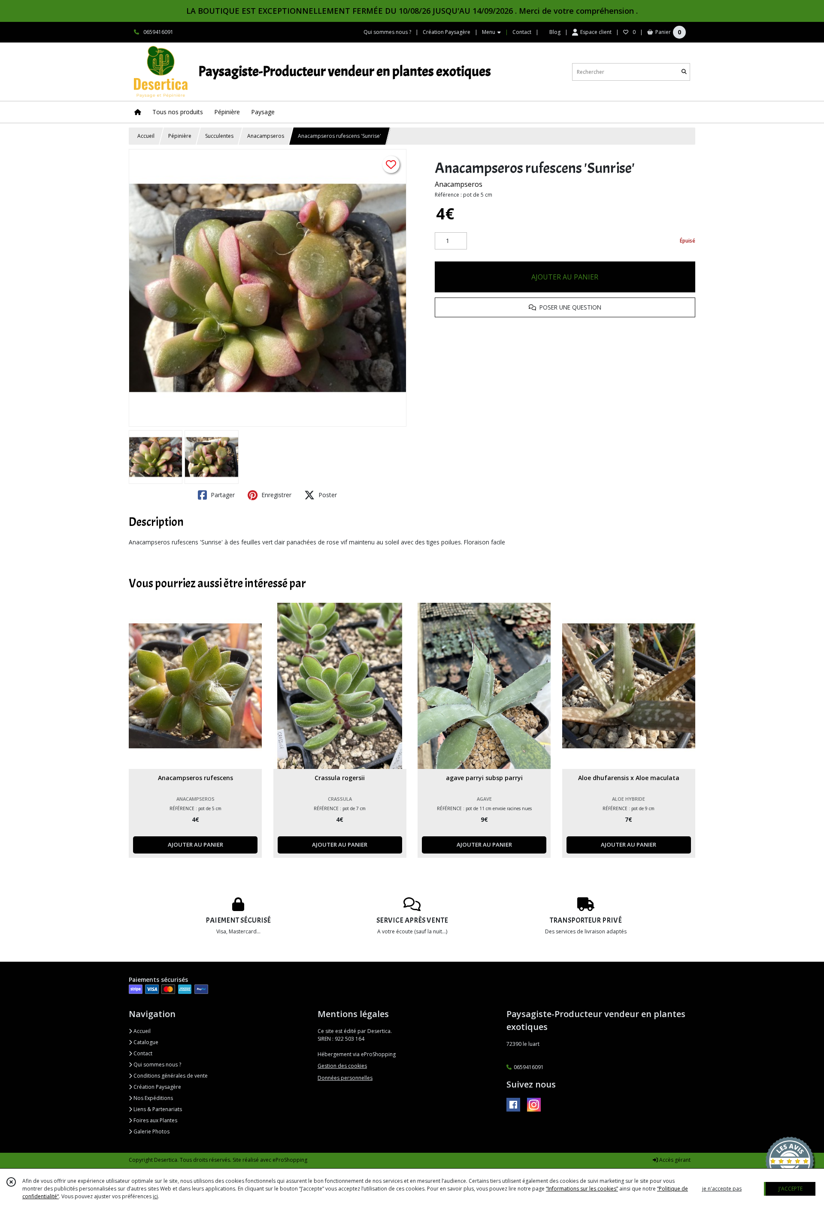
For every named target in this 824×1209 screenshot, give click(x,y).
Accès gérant (674, 1159)
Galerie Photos (151, 1131)
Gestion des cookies (342, 1065)
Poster (327, 495)
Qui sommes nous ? (156, 1064)
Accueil (145, 136)
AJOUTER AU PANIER (564, 277)
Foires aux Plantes (154, 1120)
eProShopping (290, 1159)
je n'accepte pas (722, 1188)
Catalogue (145, 1042)
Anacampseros (265, 136)
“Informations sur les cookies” (582, 1188)
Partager (222, 495)
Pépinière (179, 136)
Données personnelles (345, 1077)
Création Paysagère (156, 1087)
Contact (521, 32)
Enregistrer (275, 495)
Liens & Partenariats (157, 1109)
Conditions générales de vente (170, 1075)
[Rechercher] (684, 72)
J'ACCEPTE (791, 1188)
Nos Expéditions (152, 1098)
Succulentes (219, 136)
